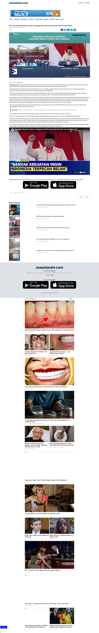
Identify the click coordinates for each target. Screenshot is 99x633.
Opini (62, 19)
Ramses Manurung (18, 82)
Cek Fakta (52, 19)
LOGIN (87, 2)
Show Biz (45, 19)
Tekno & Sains (38, 19)
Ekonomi (16, 19)
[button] (62, 30)
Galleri (58, 19)
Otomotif (31, 19)
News (10, 19)
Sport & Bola (23, 19)
